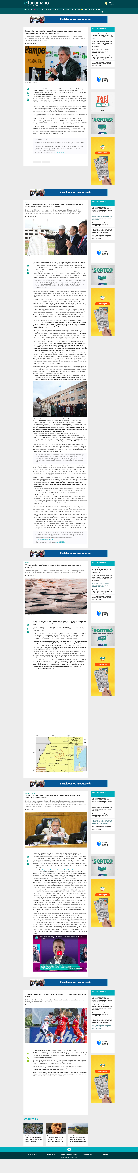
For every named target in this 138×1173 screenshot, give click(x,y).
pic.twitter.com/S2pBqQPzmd (44, 539)
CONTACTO (50, 1154)
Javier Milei (46, 162)
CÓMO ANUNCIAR (87, 1154)
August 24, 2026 (60, 542)
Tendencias (65, 9)
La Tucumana (76, 9)
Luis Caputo (37, 162)
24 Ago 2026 (29, 1135)
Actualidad (28, 9)
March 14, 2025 (59, 152)
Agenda (84, 9)
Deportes (49, 9)
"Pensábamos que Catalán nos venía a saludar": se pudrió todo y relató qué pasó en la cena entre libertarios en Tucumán (55, 1141)
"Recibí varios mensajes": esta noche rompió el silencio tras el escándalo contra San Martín (101, 63)
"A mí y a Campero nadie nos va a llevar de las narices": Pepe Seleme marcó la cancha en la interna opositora (102, 57)
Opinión (56, 9)
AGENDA (105, 1154)
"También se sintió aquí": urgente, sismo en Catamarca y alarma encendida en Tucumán (101, 51)
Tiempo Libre (39, 9)
